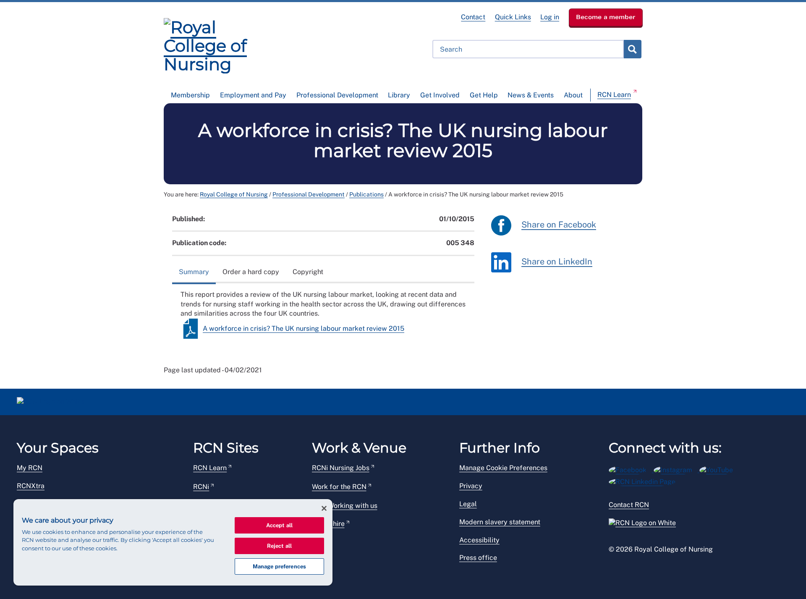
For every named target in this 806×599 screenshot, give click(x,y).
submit (632, 49)
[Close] (324, 508)
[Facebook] (631, 469)
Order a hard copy (250, 272)
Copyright (308, 272)
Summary (194, 272)
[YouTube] (718, 469)
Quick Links (513, 17)
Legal (468, 504)
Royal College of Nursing (234, 194)
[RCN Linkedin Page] (645, 480)
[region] (172, 542)
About (573, 95)
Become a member (606, 16)
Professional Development (337, 95)
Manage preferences (279, 566)
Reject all (279, 546)
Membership (190, 95)
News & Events (531, 95)
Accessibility (479, 540)
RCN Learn (614, 95)
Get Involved (440, 95)
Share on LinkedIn (556, 261)
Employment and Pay (253, 95)
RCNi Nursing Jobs (340, 468)
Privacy (470, 486)
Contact (473, 17)
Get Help (484, 95)
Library (399, 95)
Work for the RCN (339, 487)
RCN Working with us (344, 506)
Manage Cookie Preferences (503, 468)
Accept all (279, 525)
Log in (549, 17)
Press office (478, 558)
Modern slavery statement (499, 522)
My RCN (29, 468)
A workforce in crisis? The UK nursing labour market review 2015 (303, 328)
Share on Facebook (558, 225)
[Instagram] (676, 469)
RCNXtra (30, 486)
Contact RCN (629, 505)
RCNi (201, 487)
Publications (366, 194)
